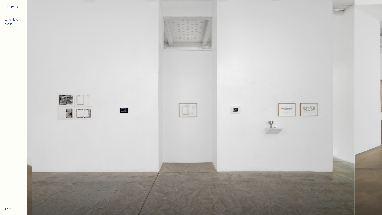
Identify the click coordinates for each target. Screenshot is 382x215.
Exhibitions (12, 19)
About (8, 24)
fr (10, 209)
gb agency (11, 6)
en (6, 208)
